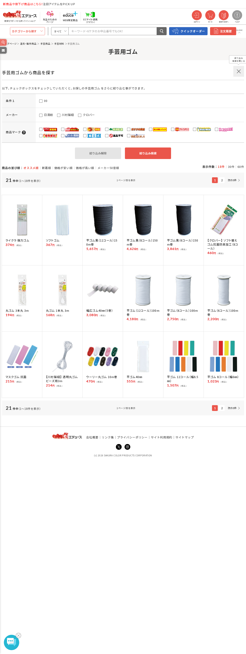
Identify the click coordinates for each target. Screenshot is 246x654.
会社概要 (92, 437)
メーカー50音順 (108, 168)
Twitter (119, 447)
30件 (231, 167)
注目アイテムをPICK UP (39, 4)
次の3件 (232, 180)
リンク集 (108, 437)
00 (45, 101)
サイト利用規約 (161, 437)
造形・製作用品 (28, 43)
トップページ (9, 43)
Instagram (127, 447)
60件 (241, 167)
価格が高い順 (85, 168)
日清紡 (48, 115)
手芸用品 (45, 43)
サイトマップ (184, 437)
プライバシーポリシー (132, 437)
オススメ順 (31, 168)
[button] (24, 132)
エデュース (13, 4)
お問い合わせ (3, 53)
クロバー (88, 115)
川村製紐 (67, 115)
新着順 (46, 168)
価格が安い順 (63, 168)
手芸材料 (59, 43)
